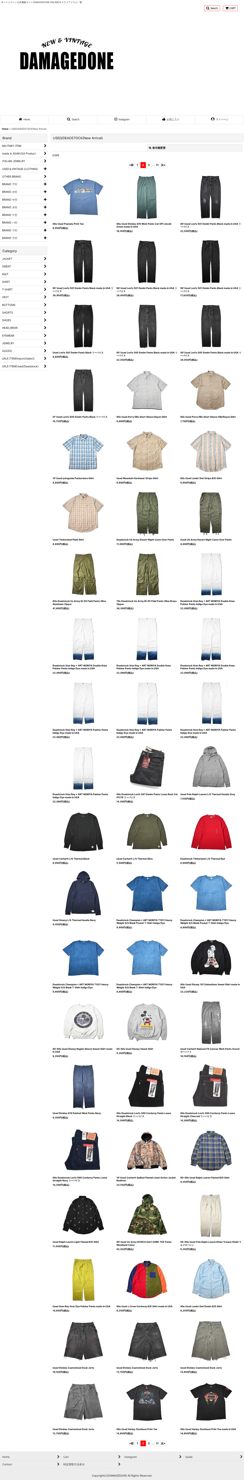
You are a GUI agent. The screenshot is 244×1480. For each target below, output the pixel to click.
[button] (212, 8)
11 (157, 164)
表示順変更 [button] (159, 147)
